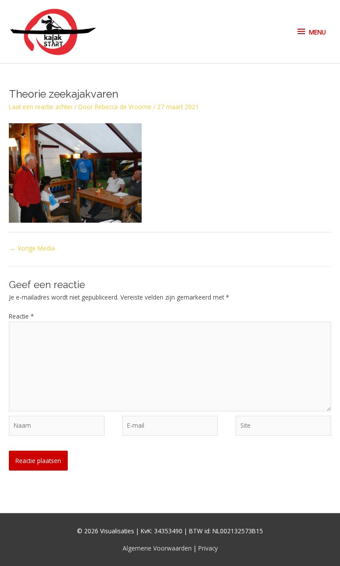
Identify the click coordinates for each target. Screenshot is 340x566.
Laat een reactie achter (41, 107)
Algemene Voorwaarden (158, 548)
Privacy (208, 548)
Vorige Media (32, 248)
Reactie (21, 316)
